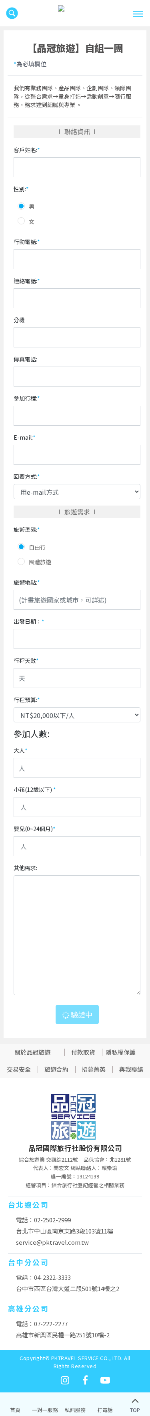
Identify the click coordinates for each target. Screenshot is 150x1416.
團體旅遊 (40, 562)
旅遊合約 (56, 1069)
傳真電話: (25, 359)
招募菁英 (94, 1069)
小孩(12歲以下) (35, 789)
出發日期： (29, 621)
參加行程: (27, 398)
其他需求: (25, 868)
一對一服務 (45, 1410)
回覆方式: (27, 476)
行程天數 (26, 660)
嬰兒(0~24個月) (35, 829)
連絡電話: (27, 281)
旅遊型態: (27, 529)
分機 (19, 320)
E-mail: (25, 437)
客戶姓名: (27, 150)
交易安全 (19, 1069)
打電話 (105, 1410)
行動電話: (27, 242)
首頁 (15, 1410)
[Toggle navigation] (138, 14)
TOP (135, 1410)
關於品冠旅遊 (32, 1052)
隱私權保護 (121, 1052)
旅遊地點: (27, 582)
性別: (21, 189)
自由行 (37, 547)
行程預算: (27, 700)
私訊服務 (75, 1410)
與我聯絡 (131, 1069)
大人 (21, 750)
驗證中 (80, 1014)
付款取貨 (83, 1052)
